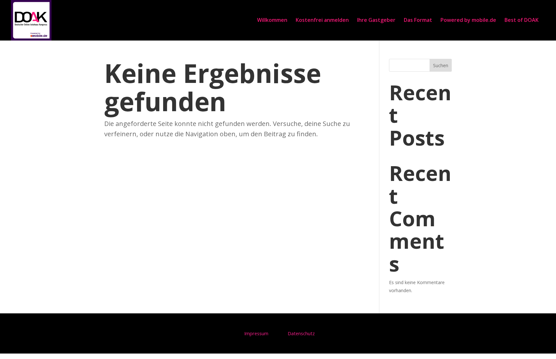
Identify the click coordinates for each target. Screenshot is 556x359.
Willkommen (272, 19)
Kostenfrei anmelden (322, 19)
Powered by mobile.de (468, 19)
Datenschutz (301, 333)
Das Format (418, 19)
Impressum (256, 333)
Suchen (440, 65)
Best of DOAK (522, 19)
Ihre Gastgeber (376, 19)
